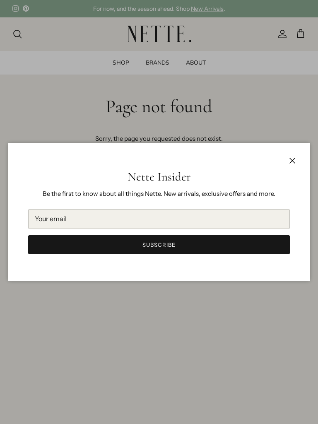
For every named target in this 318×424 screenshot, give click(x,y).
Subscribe (159, 244)
